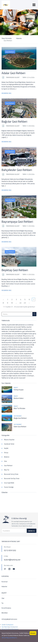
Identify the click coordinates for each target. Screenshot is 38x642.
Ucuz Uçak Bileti (9, 483)
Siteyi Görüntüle (7, 38)
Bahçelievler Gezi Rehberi (17, 170)
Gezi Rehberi (10, 52)
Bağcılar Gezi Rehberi (14, 121)
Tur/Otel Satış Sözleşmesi (10, 627)
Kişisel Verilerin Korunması (10, 629)
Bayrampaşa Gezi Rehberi (17, 221)
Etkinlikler (5, 613)
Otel (3, 598)
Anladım (32, 633)
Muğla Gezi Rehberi (20, 418)
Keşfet (16, 387)
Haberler (19, 38)
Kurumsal (4, 581)
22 (20, 303)
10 (12, 303)
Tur (2, 603)
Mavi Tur (6, 470)
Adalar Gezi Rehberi (13, 73)
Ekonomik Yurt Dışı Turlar (11, 478)
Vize (5, 461)
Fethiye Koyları (19, 389)
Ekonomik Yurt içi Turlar (11, 474)
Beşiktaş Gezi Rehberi (15, 270)
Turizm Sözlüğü (9, 487)
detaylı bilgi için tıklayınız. (9, 637)
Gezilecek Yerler (9, 444)
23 (25, 303)
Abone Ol (31, 531)
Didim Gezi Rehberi (20, 426)
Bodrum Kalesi (18, 398)
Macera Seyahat (9, 439)
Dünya (6, 452)
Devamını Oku (6, 93)
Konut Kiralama (6, 608)
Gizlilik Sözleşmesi (7, 624)
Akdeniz (6, 457)
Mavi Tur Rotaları (19, 408)
